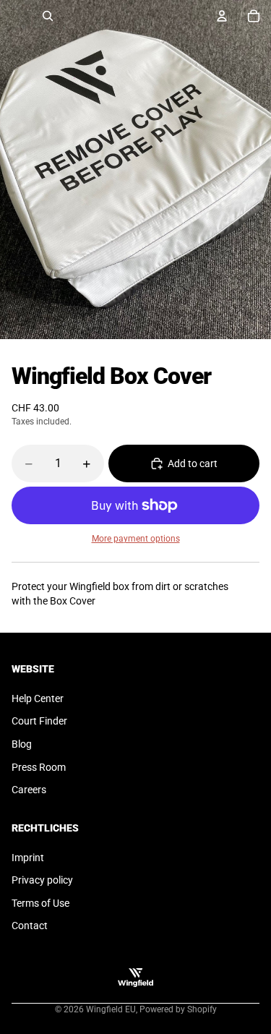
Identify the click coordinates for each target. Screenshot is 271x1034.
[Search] (48, 16)
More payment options (136, 539)
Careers (29, 789)
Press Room (39, 767)
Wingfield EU (111, 1009)
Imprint (28, 857)
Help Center (38, 698)
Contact (30, 925)
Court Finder (39, 721)
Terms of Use (40, 903)
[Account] (222, 16)
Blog (22, 744)
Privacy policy (42, 880)
